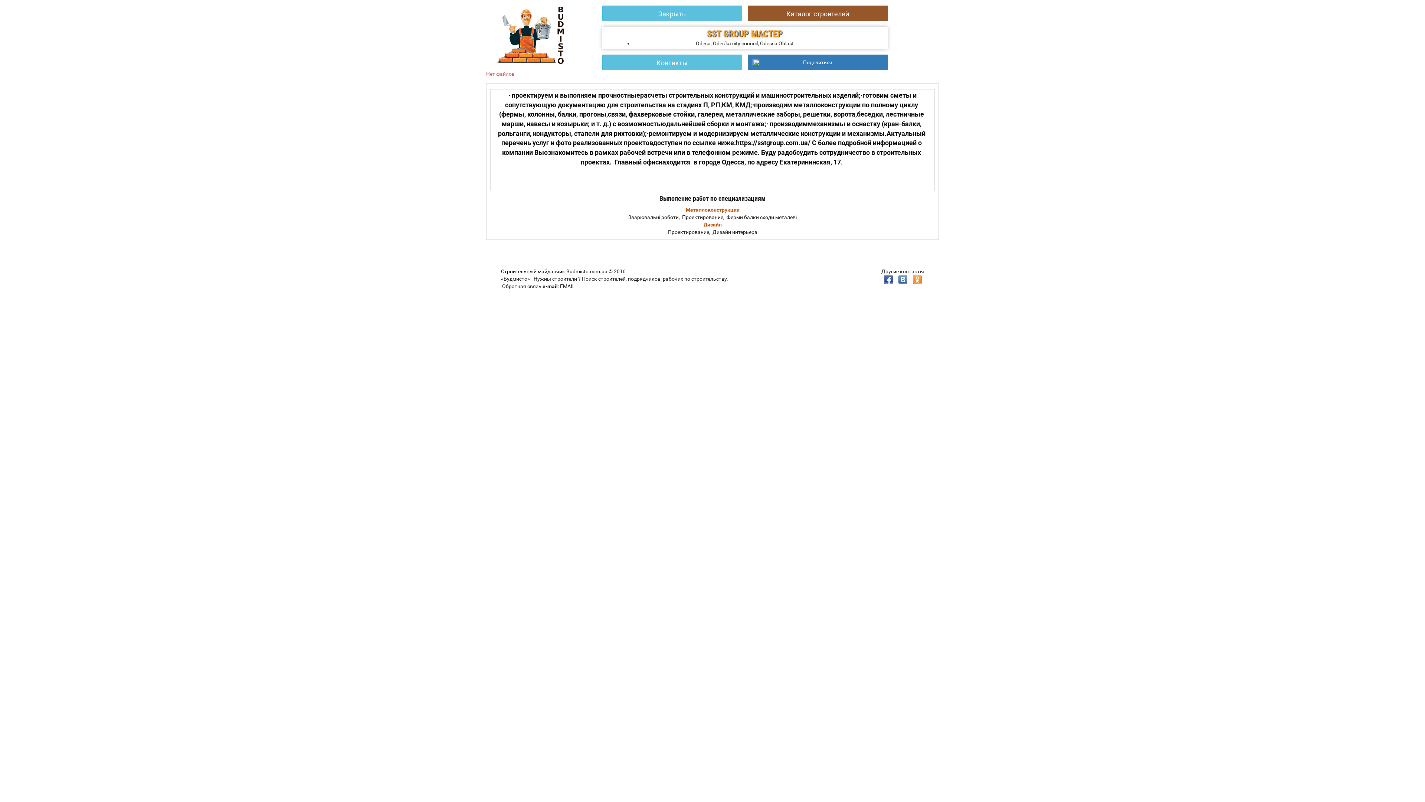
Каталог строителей (817, 14)
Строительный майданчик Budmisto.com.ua (554, 271)
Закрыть (672, 14)
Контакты (672, 63)
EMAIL (567, 286)
